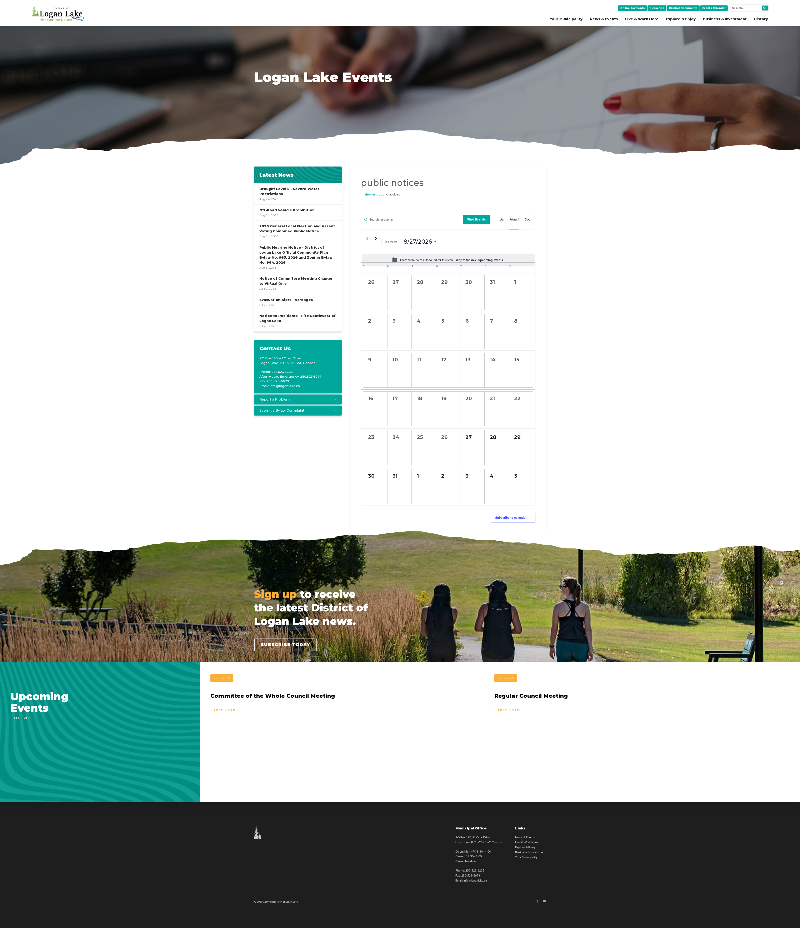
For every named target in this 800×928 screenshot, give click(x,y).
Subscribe (657, 8)
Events (370, 194)
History (761, 19)
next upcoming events (487, 260)
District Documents (683, 8)
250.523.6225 (282, 372)
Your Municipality (566, 19)
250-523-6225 (474, 870)
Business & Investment (725, 19)
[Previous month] (367, 238)
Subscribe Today (285, 644)
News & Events (604, 19)
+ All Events (23, 717)
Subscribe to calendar (510, 517)
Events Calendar (714, 8)
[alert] (448, 260)
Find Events (476, 219)
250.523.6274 (310, 376)
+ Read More (222, 710)
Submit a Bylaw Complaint (281, 410)
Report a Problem (274, 399)
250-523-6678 (470, 875)
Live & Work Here (642, 19)
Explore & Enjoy (681, 19)
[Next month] (375, 238)
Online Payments (632, 8)
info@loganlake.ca (285, 386)
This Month (391, 241)
